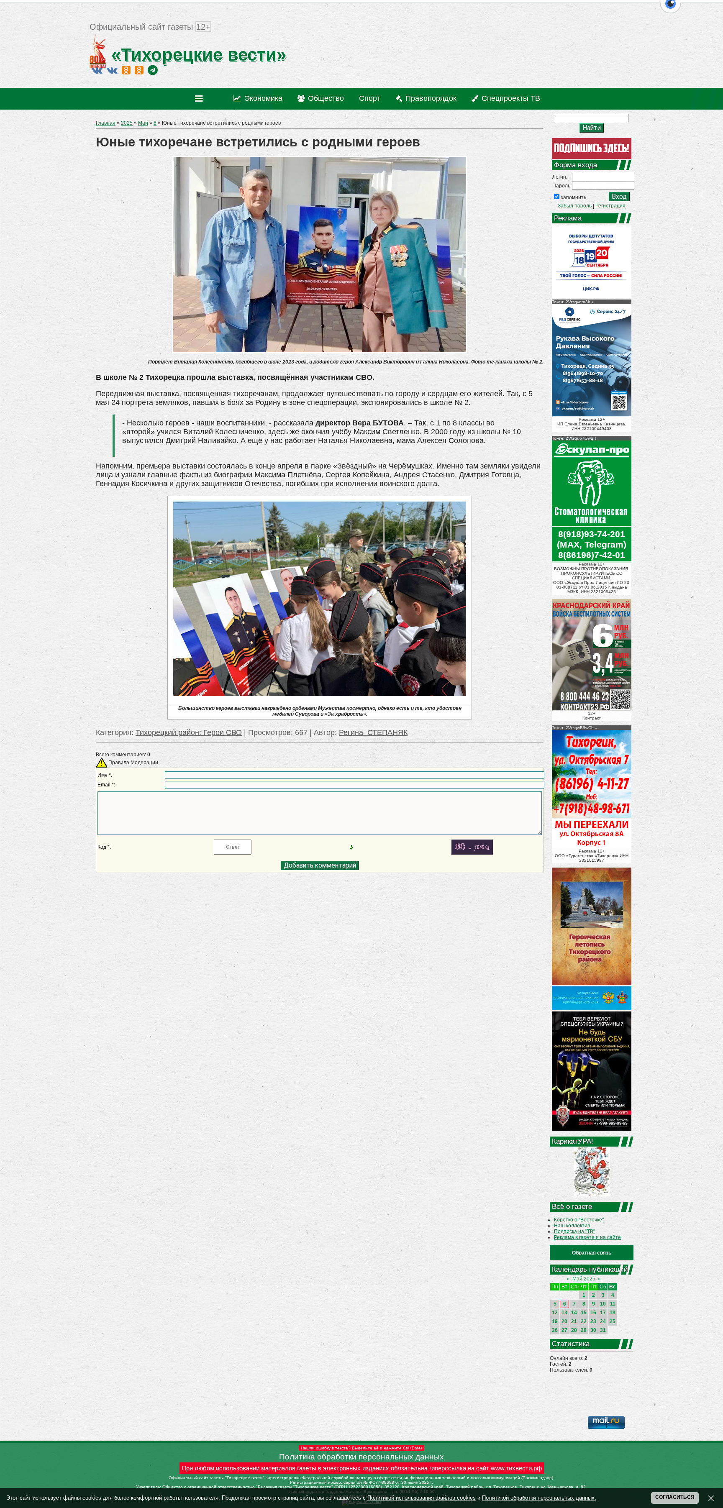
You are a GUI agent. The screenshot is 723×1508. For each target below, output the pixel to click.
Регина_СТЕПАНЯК (373, 732)
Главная (105, 123)
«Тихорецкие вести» (196, 54)
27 (564, 1330)
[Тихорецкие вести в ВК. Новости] (97, 70)
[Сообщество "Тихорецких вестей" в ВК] (112, 70)
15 (584, 1313)
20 (564, 1321)
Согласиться (675, 1497)
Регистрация (610, 206)
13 (564, 1313)
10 (603, 1304)
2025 (127, 123)
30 (593, 1330)
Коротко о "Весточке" (579, 1220)
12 (555, 1313)
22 (584, 1321)
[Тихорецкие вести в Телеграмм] (153, 70)
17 (603, 1313)
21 (574, 1321)
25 (612, 1321)
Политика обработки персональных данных (361, 1456)
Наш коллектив (572, 1226)
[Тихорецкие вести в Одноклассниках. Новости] (126, 70)
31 (603, 1330)
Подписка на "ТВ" (574, 1231)
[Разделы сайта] (200, 99)
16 (593, 1313)
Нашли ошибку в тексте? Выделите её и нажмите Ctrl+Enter (361, 1448)
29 (584, 1330)
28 (574, 1330)
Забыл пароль (575, 206)
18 (612, 1313)
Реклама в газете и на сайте (587, 1237)
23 (593, 1321)
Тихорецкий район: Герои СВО (189, 732)
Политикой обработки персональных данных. (539, 1498)
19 (555, 1321)
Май (143, 123)
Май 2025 (583, 1279)
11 (612, 1304)
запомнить (573, 197)
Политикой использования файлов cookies (421, 1498)
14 (574, 1313)
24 (603, 1321)
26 (555, 1330)
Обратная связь (591, 1253)
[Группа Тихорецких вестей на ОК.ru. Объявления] (139, 70)
